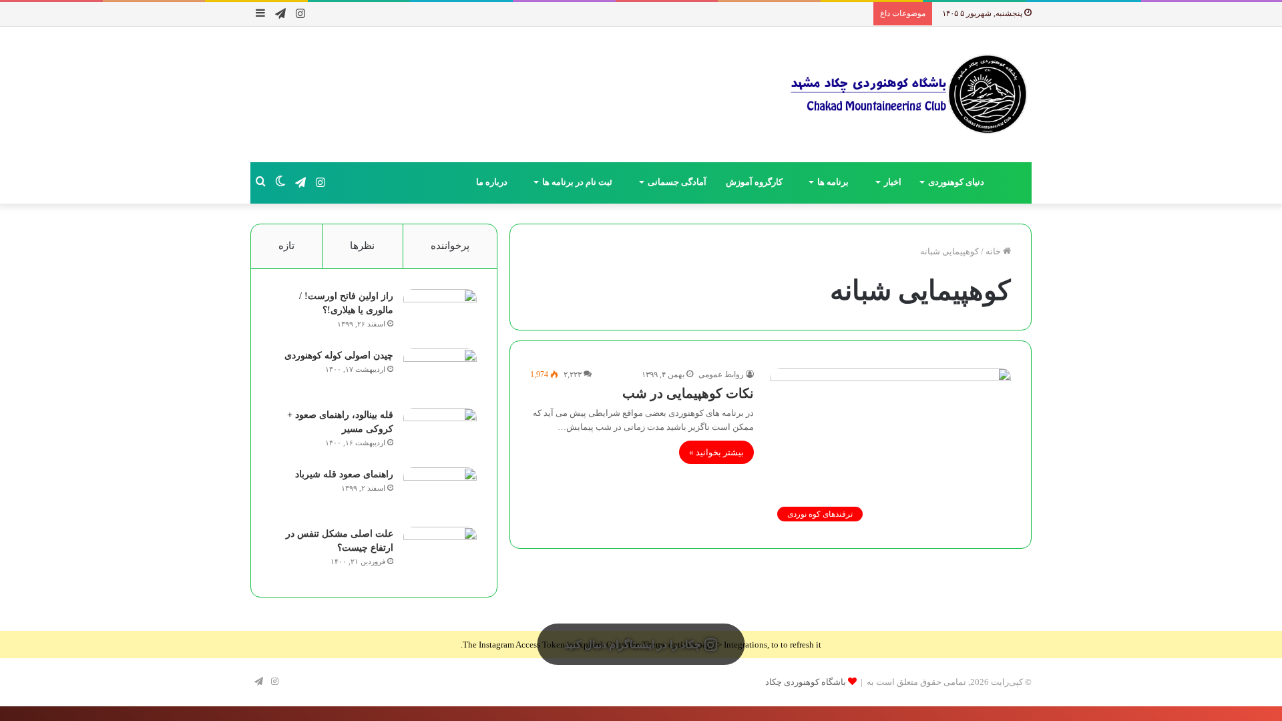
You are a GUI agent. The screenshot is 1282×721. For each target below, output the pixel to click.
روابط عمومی (721, 374)
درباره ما (492, 182)
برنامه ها (834, 182)
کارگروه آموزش (755, 182)
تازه (286, 245)
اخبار (892, 182)
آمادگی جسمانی (677, 182)
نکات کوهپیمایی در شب (688, 393)
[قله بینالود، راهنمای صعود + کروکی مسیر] (440, 433)
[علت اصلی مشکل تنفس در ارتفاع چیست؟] (440, 552)
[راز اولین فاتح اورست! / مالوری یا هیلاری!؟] (440, 314)
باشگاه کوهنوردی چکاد (805, 682)
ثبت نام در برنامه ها (578, 182)
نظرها (362, 245)
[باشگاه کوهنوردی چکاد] (908, 94)
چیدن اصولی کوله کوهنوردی (338, 355)
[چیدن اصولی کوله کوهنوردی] (440, 373)
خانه (994, 251)
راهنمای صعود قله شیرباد (344, 474)
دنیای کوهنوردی (956, 182)
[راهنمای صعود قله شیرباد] (440, 492)
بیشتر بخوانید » (716, 452)
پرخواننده (450, 245)
